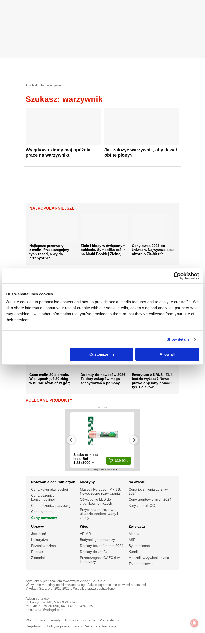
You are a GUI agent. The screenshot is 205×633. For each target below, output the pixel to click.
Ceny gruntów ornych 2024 (150, 499)
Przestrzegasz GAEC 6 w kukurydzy (100, 560)
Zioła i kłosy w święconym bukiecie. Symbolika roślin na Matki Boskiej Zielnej (103, 250)
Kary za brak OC (142, 505)
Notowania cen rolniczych (53, 482)
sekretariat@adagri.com (45, 610)
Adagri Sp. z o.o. (93, 581)
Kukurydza (39, 540)
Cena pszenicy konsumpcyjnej (43, 497)
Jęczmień (38, 534)
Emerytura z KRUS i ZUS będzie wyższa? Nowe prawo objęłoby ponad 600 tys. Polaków (155, 381)
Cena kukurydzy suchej (49, 489)
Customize (99, 354)
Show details (178, 339)
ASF (132, 540)
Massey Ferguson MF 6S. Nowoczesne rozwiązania (100, 491)
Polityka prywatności (63, 626)
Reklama (91, 626)
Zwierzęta (137, 526)
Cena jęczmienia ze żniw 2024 (148, 491)
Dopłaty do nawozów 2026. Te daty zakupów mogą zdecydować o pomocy (103, 379)
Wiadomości (35, 620)
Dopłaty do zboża (94, 552)
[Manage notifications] (194, 623)
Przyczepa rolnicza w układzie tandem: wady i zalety (99, 514)
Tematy (55, 620)
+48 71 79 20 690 (45, 606)
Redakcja (109, 626)
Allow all (167, 354)
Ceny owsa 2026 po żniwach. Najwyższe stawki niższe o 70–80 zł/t (155, 250)
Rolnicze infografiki (80, 620)
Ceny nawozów (44, 518)
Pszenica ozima (43, 546)
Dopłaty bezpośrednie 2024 (102, 546)
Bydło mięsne (139, 546)
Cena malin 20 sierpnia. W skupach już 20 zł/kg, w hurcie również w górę (50, 379)
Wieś (84, 526)
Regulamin (34, 626)
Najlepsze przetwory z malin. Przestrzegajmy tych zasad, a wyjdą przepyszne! (49, 252)
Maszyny (87, 482)
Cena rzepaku (42, 512)
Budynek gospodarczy (97, 540)
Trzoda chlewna (141, 564)
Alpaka (134, 534)
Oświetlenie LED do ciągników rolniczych (96, 501)
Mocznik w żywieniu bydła (149, 558)
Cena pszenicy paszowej (50, 505)
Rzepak (37, 552)
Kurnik (134, 552)
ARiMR (85, 534)
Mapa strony (109, 620)
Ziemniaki (38, 558)
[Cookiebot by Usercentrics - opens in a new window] (177, 276)
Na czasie (137, 482)
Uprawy (37, 526)
